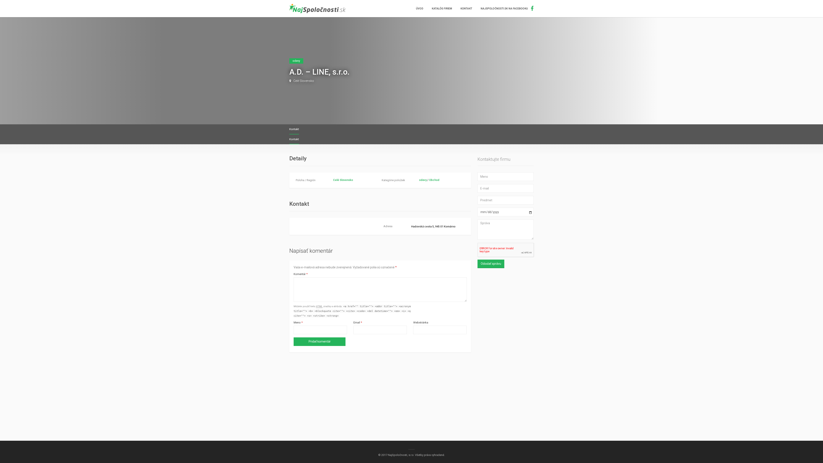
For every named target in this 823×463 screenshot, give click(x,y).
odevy (423, 180)
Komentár (301, 274)
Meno (298, 322)
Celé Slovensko (303, 81)
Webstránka (420, 322)
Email (357, 322)
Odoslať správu (491, 263)
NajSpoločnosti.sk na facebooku (505, 8)
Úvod (419, 8)
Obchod (434, 180)
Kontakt (466, 8)
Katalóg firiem (442, 8)
